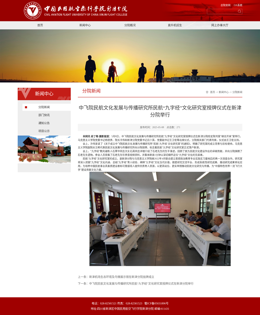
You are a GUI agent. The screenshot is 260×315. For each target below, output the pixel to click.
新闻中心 (85, 25)
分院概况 (130, 25)
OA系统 (238, 5)
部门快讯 (44, 115)
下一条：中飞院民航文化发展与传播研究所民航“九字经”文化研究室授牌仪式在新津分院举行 (135, 283)
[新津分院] (80, 9)
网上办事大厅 (219, 25)
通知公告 (44, 123)
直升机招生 (175, 25)
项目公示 (44, 131)
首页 (40, 25)
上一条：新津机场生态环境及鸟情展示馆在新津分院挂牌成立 (116, 276)
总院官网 (225, 5)
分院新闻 (44, 107)
